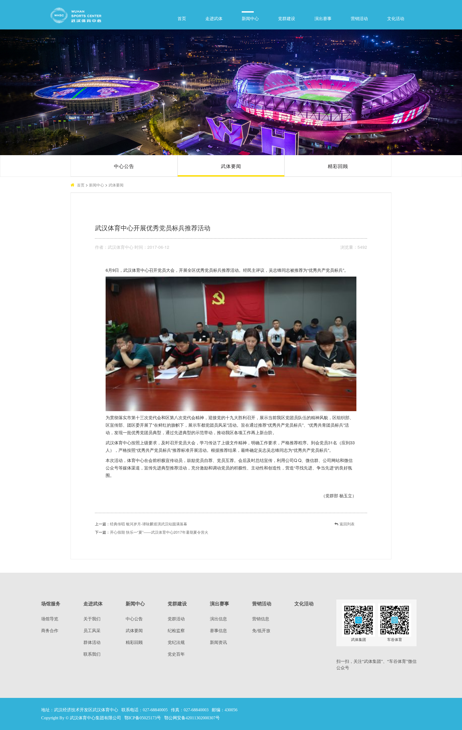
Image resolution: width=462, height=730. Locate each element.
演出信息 (218, 619)
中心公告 (124, 165)
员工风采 (92, 630)
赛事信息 (218, 630)
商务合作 (49, 630)
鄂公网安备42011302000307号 (192, 718)
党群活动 (176, 619)
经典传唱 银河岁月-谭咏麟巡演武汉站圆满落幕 (148, 523)
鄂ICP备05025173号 (142, 718)
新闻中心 (250, 18)
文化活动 (395, 18)
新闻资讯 (218, 642)
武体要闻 (231, 165)
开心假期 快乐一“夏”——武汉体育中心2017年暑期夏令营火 (159, 532)
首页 (182, 18)
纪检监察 (176, 630)
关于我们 (92, 619)
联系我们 (92, 654)
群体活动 (92, 642)
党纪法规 (176, 642)
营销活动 (359, 18)
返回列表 (347, 523)
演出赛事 (323, 18)
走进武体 (213, 18)
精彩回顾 (338, 165)
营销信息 (260, 619)
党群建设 (286, 18)
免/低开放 (261, 630)
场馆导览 (49, 619)
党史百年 (176, 654)
